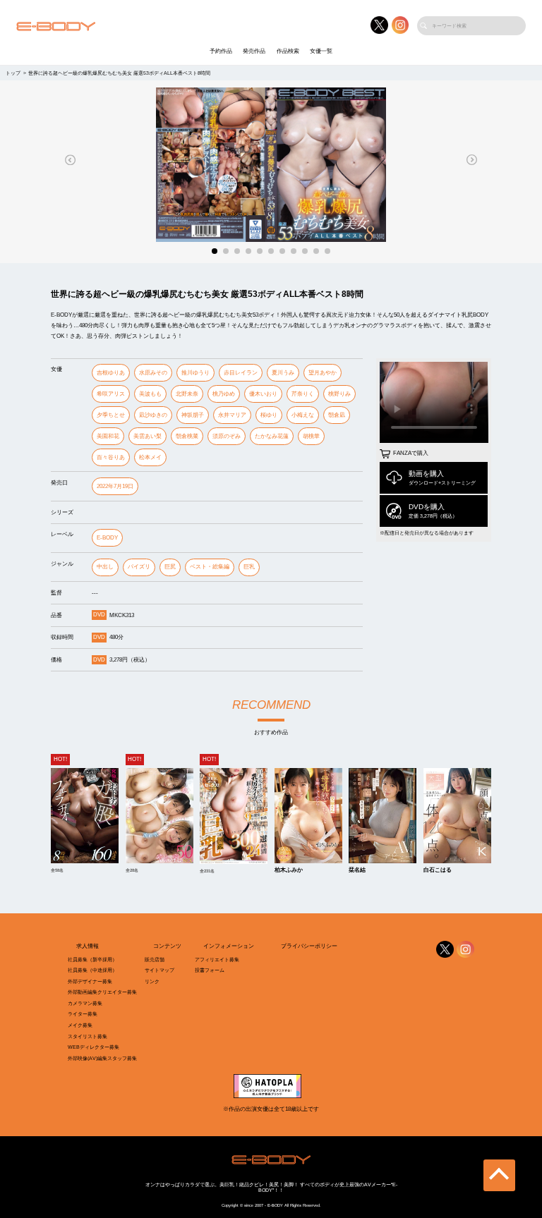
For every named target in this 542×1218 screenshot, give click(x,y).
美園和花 (108, 436)
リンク (152, 981)
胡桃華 (311, 436)
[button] (70, 159)
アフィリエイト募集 (217, 959)
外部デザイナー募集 (90, 981)
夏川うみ (283, 373)
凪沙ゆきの (153, 415)
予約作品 (221, 51)
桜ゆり (268, 415)
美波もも (150, 394)
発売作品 (254, 51)
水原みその (153, 373)
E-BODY (107, 538)
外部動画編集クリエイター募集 (102, 991)
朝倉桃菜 (187, 436)
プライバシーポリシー (309, 946)
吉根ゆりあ (111, 373)
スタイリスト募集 (87, 1036)
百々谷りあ (111, 457)
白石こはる (437, 870)
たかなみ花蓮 (272, 436)
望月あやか (322, 373)
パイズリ (139, 567)
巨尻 (170, 567)
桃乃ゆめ (223, 394)
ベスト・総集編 (209, 567)
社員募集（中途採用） (92, 970)
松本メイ (150, 457)
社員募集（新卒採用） (92, 959)
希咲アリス (111, 394)
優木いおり (263, 394)
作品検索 (288, 51)
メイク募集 (80, 1025)
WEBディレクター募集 (93, 1047)
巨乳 (249, 567)
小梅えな (302, 415)
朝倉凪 (336, 415)
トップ (13, 73)
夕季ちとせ (111, 415)
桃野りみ (339, 394)
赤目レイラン (241, 373)
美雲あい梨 (147, 436)
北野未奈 (187, 394)
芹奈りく (302, 394)
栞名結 (357, 870)
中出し (105, 567)
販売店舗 (154, 959)
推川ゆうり (195, 373)
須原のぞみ (226, 436)
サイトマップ (159, 970)
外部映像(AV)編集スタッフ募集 (102, 1058)
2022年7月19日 (115, 486)
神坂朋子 (192, 415)
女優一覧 (321, 51)
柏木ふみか (289, 870)
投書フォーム (209, 970)
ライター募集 (82, 1013)
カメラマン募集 (85, 1003)
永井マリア (232, 415)
